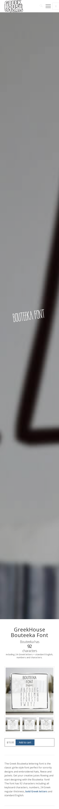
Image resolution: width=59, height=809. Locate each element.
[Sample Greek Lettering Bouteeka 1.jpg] (29, 724)
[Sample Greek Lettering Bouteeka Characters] (46, 724)
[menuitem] (40, 6)
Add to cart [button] (25, 742)
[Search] (40, 6)
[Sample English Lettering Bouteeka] (29, 691)
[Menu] (47, 6)
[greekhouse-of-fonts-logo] (24, 6)
